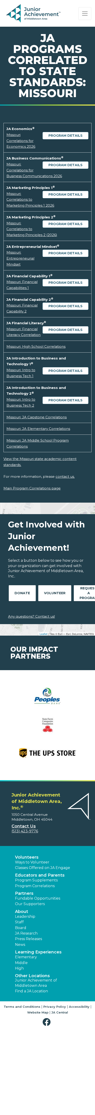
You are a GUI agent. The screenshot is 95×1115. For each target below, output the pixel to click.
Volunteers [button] (27, 857)
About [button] (21, 911)
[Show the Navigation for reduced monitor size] (84, 13)
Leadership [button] (25, 916)
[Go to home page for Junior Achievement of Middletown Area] (34, 13)
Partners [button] (24, 893)
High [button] (19, 968)
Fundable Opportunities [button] (37, 898)
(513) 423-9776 (25, 831)
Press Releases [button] (28, 939)
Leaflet (43, 634)
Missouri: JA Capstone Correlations (36, 417)
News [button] (20, 944)
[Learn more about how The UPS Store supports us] (47, 756)
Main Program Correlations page (32, 488)
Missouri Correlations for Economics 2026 (20, 141)
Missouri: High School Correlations (35, 346)
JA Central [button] (59, 1012)
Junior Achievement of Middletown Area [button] (36, 983)
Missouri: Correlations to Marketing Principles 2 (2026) (31, 229)
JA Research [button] (26, 933)
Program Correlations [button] (35, 886)
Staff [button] (19, 922)
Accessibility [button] (79, 1006)
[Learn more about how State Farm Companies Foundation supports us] (47, 728)
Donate (22, 593)
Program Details (65, 135)
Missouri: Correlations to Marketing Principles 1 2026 (30, 199)
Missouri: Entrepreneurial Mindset (20, 258)
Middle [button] (21, 963)
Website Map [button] (37, 1012)
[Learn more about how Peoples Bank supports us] (47, 700)
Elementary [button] (26, 957)
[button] (47, 1022)
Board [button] (20, 928)
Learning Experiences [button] (38, 952)
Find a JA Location (31, 991)
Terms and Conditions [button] (22, 1006)
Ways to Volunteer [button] (32, 862)
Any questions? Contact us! (31, 616)
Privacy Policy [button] (54, 1006)
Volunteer (54, 593)
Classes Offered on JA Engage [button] (42, 868)
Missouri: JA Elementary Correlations (38, 428)
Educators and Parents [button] (40, 875)
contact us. (65, 476)
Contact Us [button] (24, 826)
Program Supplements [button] (36, 880)
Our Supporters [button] (30, 904)
